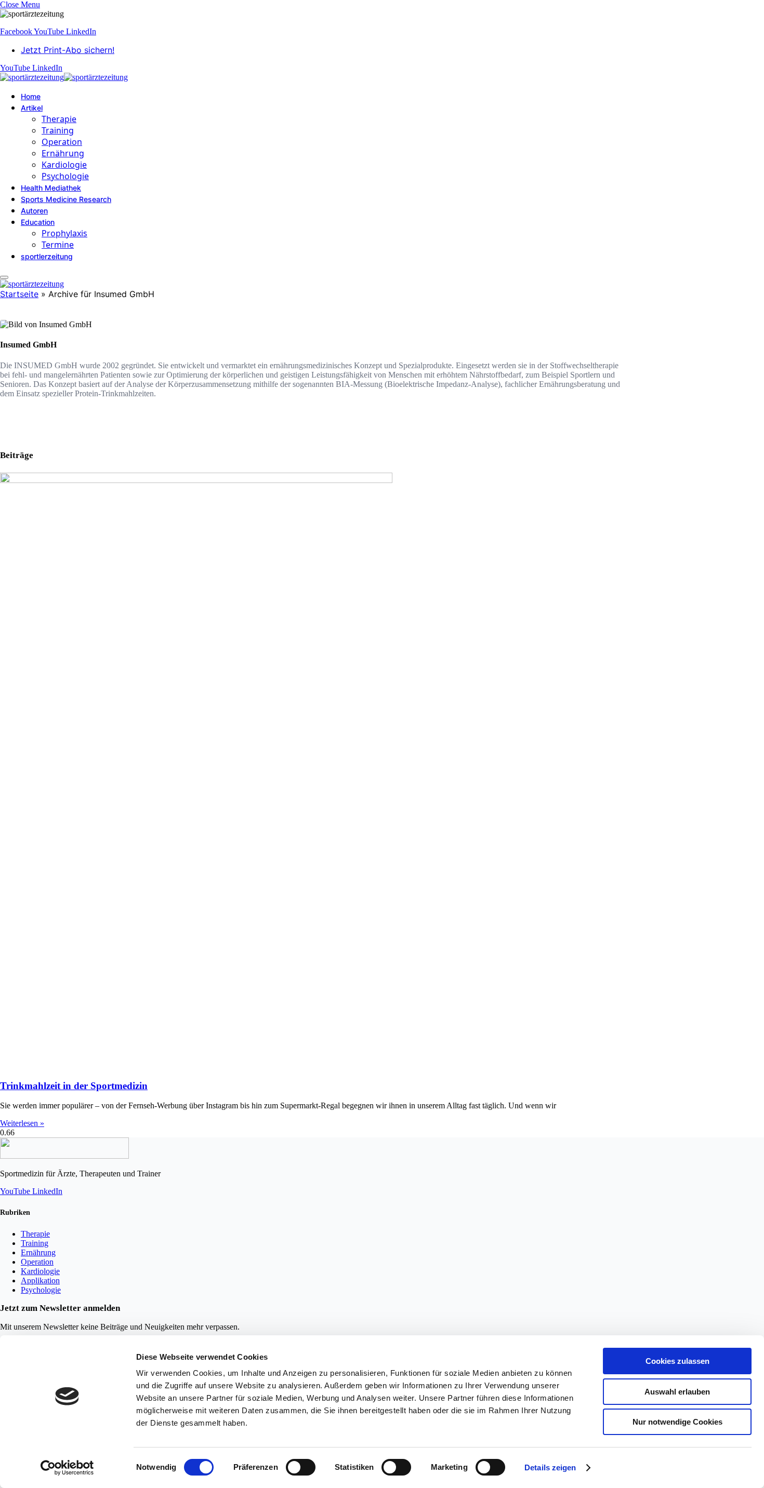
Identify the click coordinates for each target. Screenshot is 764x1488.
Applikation (40, 1280)
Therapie (59, 119)
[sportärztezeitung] (64, 77)
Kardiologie (64, 164)
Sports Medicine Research (66, 199)
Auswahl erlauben (677, 1391)
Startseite (19, 294)
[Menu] (4, 277)
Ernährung (63, 153)
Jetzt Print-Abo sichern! (67, 50)
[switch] (300, 1467)
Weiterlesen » (22, 1123)
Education (38, 222)
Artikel (32, 107)
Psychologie (65, 176)
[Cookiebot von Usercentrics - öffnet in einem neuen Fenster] (67, 1468)
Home (31, 96)
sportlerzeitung (47, 256)
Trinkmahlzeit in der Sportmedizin (74, 1085)
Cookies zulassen (677, 1361)
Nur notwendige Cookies (677, 1421)
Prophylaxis (64, 233)
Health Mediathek (51, 187)
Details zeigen (550, 1467)
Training (58, 130)
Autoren (34, 210)
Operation (62, 142)
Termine (58, 244)
